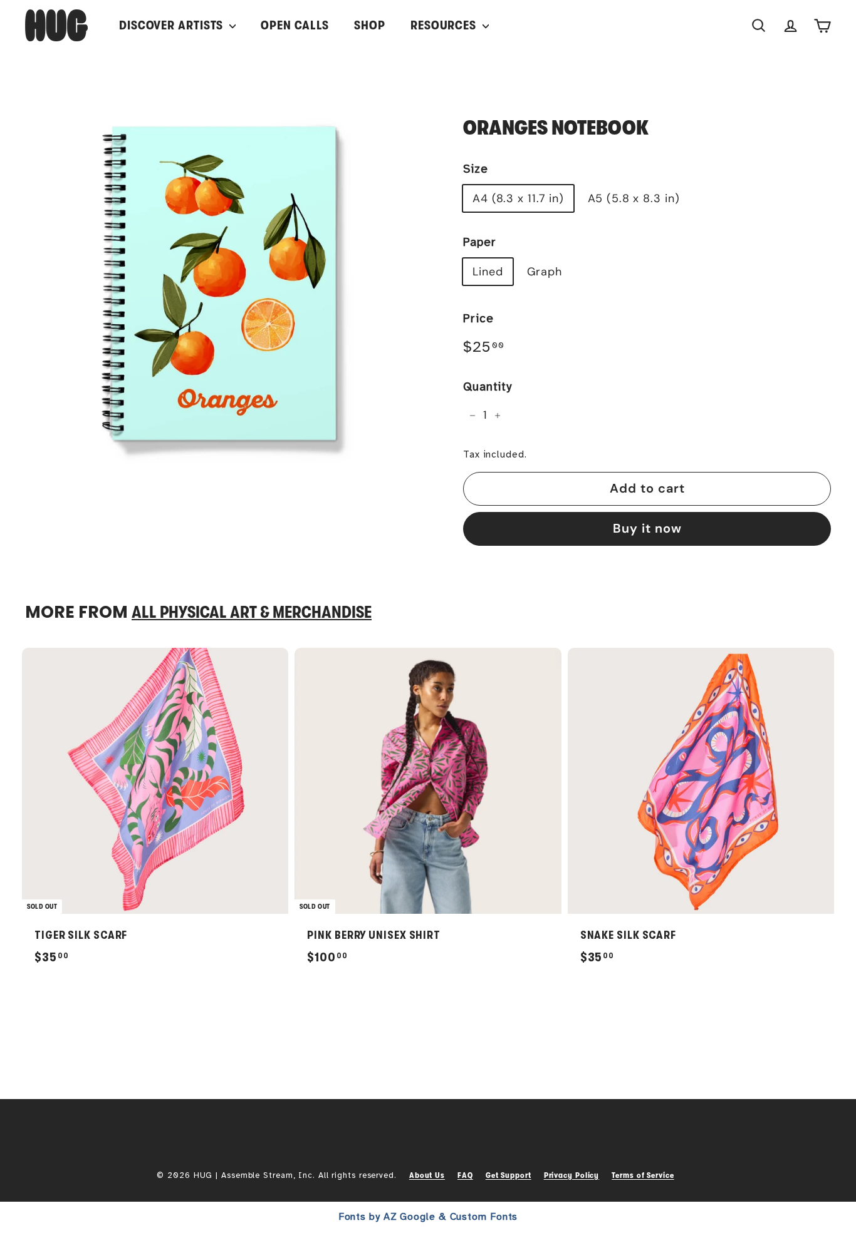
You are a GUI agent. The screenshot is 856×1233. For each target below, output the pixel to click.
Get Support (508, 1175)
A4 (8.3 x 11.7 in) (518, 198)
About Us (427, 1175)
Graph (545, 271)
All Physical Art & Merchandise (252, 612)
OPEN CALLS (295, 25)
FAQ (465, 1175)
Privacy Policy (572, 1175)
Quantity (487, 386)
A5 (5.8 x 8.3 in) (633, 198)
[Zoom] (223, 280)
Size (475, 169)
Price (478, 318)
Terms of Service (643, 1175)
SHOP (369, 25)
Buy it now (647, 528)
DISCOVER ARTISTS (172, 25)
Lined (487, 271)
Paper (479, 242)
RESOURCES (444, 25)
